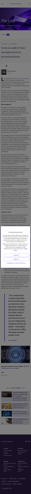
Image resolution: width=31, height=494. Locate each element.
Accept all (16, 255)
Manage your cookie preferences (16, 263)
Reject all (16, 259)
